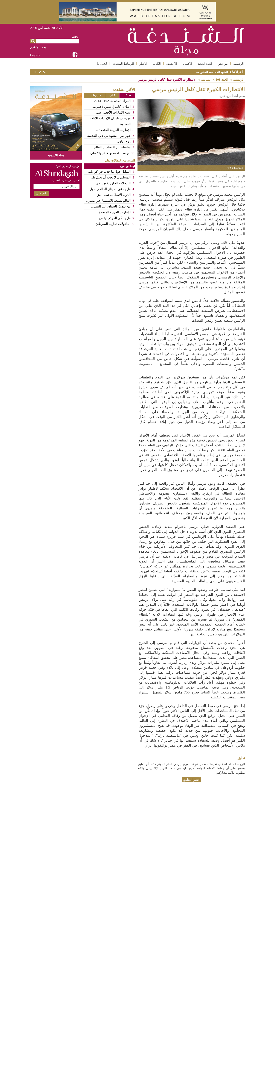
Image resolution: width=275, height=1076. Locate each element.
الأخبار (143, 63)
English (35, 55)
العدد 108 (221, 79)
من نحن (223, 63)
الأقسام (187, 63)
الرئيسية (238, 63)
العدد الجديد (205, 63)
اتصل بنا (102, 63)
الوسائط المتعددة (123, 63)
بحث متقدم (38, 47)
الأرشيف (171, 63)
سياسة (206, 79)
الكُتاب (157, 63)
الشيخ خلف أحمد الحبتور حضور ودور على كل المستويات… (194, 72)
